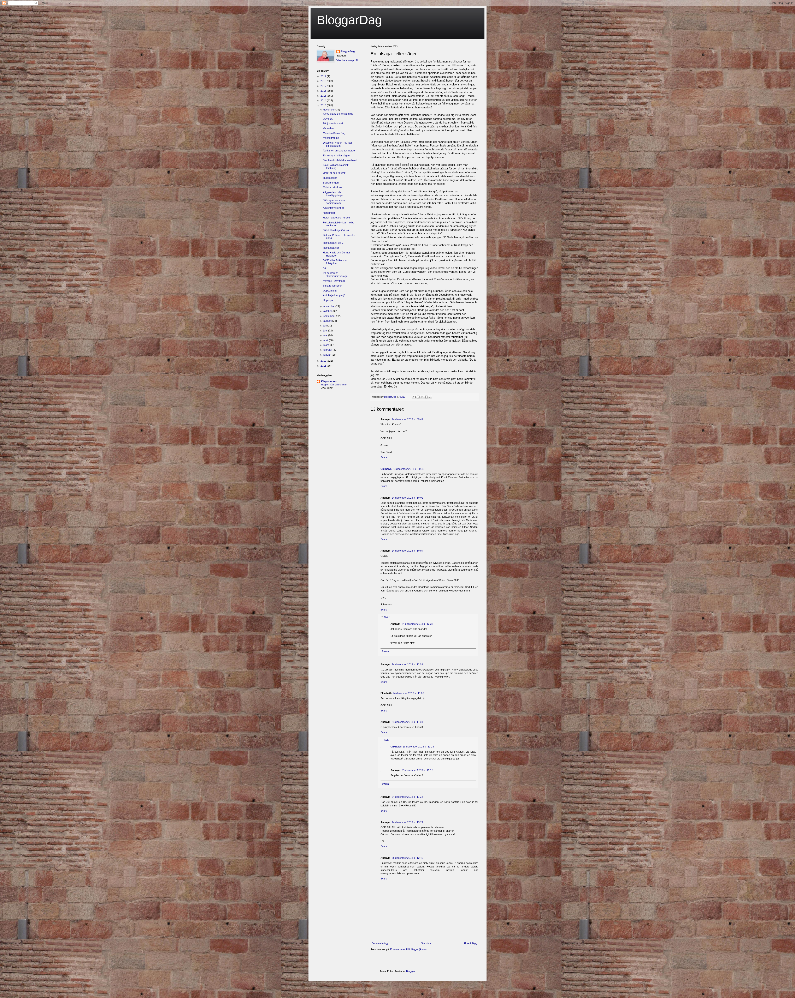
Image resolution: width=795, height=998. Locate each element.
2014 (323, 100)
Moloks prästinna (332, 187)
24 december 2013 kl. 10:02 (407, 497)
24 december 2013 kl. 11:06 (408, 693)
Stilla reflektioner (332, 285)
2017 (323, 86)
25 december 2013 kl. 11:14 (418, 746)
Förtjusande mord (333, 123)
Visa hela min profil (347, 60)
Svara (384, 457)
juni (325, 330)
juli (325, 325)
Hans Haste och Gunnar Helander (336, 254)
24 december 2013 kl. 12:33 (417, 624)
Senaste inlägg (380, 943)
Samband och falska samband (340, 160)
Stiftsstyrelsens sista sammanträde (334, 202)
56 (324, 268)
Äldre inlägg (470, 943)
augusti (327, 320)
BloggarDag (349, 20)
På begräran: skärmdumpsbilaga (335, 274)
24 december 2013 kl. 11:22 (407, 796)
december (329, 109)
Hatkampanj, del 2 (333, 242)
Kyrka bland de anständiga (338, 113)
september (329, 316)
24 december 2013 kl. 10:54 (407, 550)
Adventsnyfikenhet (333, 207)
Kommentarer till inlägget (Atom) (408, 949)
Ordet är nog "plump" (334, 173)
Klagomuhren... (330, 381)
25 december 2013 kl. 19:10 (417, 770)
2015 (323, 95)
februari (328, 349)
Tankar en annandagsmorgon (339, 150)
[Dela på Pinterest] (430, 397)
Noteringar (329, 212)
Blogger (410, 971)
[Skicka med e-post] (414, 397)
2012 (323, 360)
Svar (386, 617)
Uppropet (328, 300)
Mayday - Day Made (334, 280)
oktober (327, 311)
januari (327, 354)
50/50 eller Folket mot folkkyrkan (335, 262)
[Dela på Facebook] (426, 397)
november (329, 306)
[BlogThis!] (418, 397)
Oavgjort (327, 118)
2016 (323, 90)
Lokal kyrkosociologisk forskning (335, 166)
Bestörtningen (331, 182)
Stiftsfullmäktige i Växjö (336, 230)
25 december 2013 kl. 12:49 (407, 857)
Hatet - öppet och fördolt (336, 217)
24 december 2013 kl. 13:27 (407, 822)
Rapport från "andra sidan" (334, 384)
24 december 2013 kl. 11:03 (407, 664)
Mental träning (331, 138)
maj (325, 335)
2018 (323, 81)
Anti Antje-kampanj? (334, 295)
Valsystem (328, 128)
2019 (323, 76)
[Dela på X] (422, 397)
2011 (323, 365)
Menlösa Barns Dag (334, 133)
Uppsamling (330, 290)
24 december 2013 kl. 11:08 (407, 722)
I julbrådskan (330, 177)
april (326, 340)
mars (326, 345)
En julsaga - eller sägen (336, 155)
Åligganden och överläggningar (333, 194)
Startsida (426, 943)
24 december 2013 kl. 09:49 (407, 419)
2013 (323, 105)
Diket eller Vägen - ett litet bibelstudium (337, 144)
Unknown (386, 469)
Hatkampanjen (331, 247)
